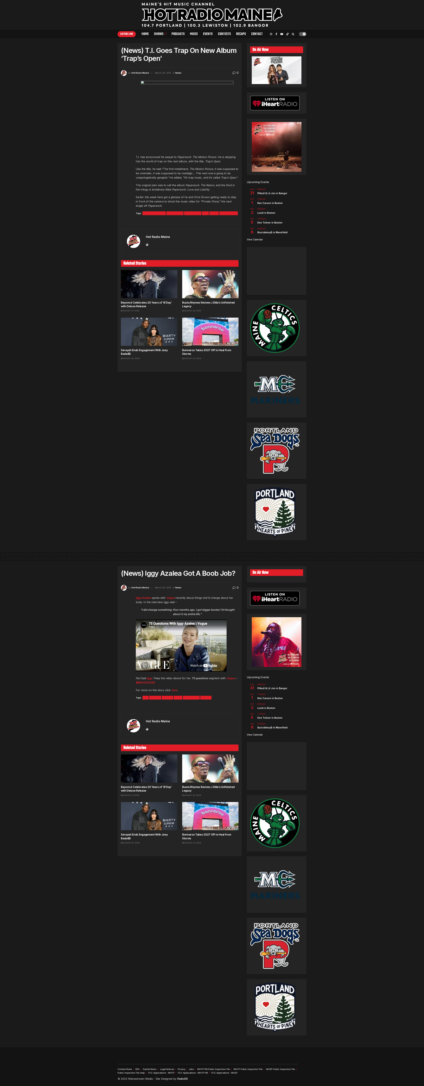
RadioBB (182, 1078)
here (174, 690)
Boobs (167, 697)
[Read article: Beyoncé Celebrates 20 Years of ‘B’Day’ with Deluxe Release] (149, 284)
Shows (158, 34)
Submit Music (150, 1069)
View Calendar (255, 239)
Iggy (149, 678)
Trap (214, 213)
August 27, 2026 (130, 311)
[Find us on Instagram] (271, 34)
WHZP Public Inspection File (280, 1069)
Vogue (170, 597)
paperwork (193, 213)
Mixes (194, 34)
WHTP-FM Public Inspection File (213, 1069)
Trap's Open (228, 213)
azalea (155, 697)
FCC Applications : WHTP (161, 1072)
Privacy (181, 1069)
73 (145, 697)
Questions (191, 697)
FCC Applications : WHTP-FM (193, 1072)
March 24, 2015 (163, 72)
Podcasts (178, 34)
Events (208, 34)
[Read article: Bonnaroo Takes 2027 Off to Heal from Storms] (210, 332)
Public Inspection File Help (131, 1072)
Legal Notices (167, 1069)
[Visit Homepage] (212, 14)
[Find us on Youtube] (281, 34)
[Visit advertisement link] (179, 223)
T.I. (205, 213)
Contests (224, 34)
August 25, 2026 (131, 358)
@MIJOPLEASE (145, 682)
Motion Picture (154, 213)
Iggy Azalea (143, 597)
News (178, 72)
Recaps (241, 34)
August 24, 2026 (192, 358)
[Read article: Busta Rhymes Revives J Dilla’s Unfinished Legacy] (210, 284)
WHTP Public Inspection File (248, 1069)
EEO (137, 1069)
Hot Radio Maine (140, 72)
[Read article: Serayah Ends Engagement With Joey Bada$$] (149, 332)
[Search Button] (293, 34)
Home (145, 34)
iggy (178, 697)
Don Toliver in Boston (269, 222)
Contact (257, 34)
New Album (175, 213)
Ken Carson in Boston (270, 203)
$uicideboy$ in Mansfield (272, 232)
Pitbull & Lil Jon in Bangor (272, 193)
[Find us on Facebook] (276, 34)
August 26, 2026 (192, 311)
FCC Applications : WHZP (224, 1072)
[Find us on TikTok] (287, 34)
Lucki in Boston (266, 212)
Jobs (191, 1069)
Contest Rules (125, 1069)
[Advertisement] (276, 271)
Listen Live (126, 34)
